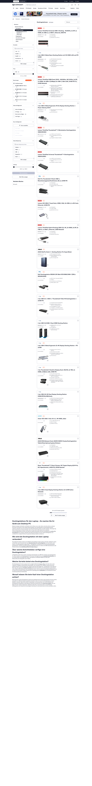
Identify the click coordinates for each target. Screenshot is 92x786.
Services (72, 1)
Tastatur (41, 563)
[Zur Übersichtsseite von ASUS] (40, 249)
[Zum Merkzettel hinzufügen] (78, 28)
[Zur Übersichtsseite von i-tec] (40, 52)
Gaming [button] (34, 8)
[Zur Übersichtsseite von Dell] (40, 176)
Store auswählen (24, 125)
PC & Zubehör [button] (28, 8)
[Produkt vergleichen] (48, 46)
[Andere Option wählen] (78, 22)
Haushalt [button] (56, 8)
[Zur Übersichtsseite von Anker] (40, 416)
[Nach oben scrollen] (51, 515)
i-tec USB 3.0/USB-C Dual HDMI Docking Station (53, 323)
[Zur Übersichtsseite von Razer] (40, 463)
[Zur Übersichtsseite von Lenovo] (40, 28)
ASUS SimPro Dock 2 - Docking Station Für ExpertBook (55, 252)
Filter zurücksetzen (27, 173)
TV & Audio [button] (50, 8)
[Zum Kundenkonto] (72, 5)
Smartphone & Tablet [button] (42, 8)
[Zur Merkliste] (75, 5)
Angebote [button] (73, 8)
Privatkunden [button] (16, 1)
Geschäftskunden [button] (22, 1)
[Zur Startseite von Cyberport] (17, 5)
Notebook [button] (22, 8)
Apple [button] (17, 8)
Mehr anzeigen (27, 63)
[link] (58, 37)
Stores (66, 1)
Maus (44, 563)
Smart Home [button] (62, 8)
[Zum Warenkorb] (78, 5)
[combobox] (71, 22)
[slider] (14, 74)
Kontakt (77, 1)
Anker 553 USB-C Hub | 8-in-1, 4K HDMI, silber (52, 418)
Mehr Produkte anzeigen (60, 515)
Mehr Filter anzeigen (23, 176)
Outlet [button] (77, 8)
